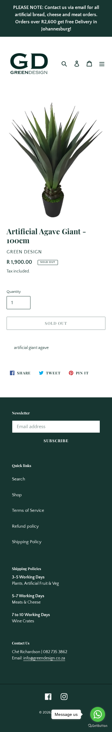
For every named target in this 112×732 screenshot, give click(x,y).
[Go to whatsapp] (97, 714)
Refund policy (25, 526)
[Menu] (102, 63)
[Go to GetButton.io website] (97, 726)
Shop (17, 494)
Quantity (14, 292)
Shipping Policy (27, 541)
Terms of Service (28, 510)
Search (18, 479)
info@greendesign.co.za (44, 658)
